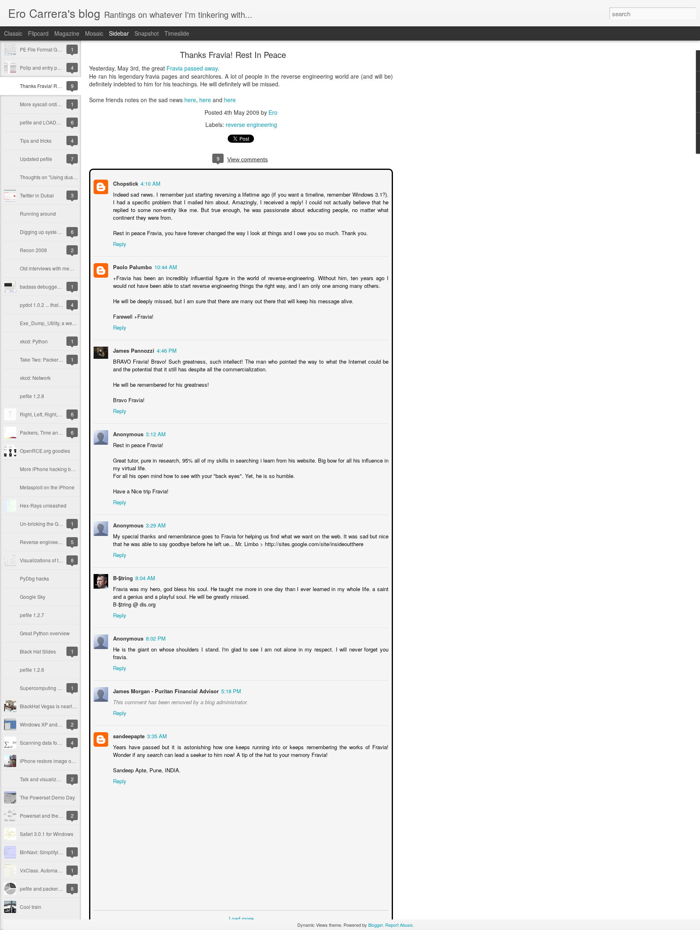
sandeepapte (128, 727)
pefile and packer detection (49, 888)
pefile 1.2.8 (32, 395)
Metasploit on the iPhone (47, 487)
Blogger (375, 924)
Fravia (174, 68)
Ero (273, 112)
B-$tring (122, 577)
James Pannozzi (133, 350)
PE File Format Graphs (45, 49)
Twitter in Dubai (37, 195)
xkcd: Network (35, 377)
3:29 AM (155, 524)
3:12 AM (155, 433)
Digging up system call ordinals (54, 231)
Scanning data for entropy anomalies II (62, 742)
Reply (119, 243)
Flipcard (38, 33)
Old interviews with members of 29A (59, 268)
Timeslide (176, 33)
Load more (241, 910)
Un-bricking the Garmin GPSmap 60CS (63, 523)
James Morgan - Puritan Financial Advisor (165, 682)
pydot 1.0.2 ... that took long (50, 304)
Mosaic (94, 33)
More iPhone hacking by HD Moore (58, 468)
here (190, 100)
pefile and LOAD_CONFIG (49, 122)
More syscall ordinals (43, 104)
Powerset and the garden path (53, 815)
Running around (38, 213)
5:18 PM (230, 682)
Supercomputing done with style (55, 687)
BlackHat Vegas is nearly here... (55, 706)
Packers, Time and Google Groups (58, 432)
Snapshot (146, 33)
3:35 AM (156, 727)
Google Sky (32, 596)
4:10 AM (150, 182)
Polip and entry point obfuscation (56, 67)
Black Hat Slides (38, 651)
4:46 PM (166, 350)
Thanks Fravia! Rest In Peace (52, 85)
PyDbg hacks (34, 578)
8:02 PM (155, 637)
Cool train (30, 906)
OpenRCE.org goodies (45, 450)
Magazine (66, 33)
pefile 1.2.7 (32, 614)
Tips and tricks (35, 140)
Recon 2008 (33, 249)
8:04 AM (144, 577)
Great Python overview (45, 633)
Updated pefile (36, 158)
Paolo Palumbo (131, 266)
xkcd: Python (34, 341)
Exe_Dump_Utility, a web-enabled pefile (64, 322)
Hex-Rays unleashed (43, 505)
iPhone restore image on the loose (58, 760)
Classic (13, 33)
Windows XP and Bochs (46, 724)
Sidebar (119, 33)
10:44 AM (165, 266)
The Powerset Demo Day (47, 797)
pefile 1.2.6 (32, 669)
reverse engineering (251, 124)
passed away (201, 68)
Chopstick (124, 182)
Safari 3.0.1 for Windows (46, 833)
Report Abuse (398, 924)
